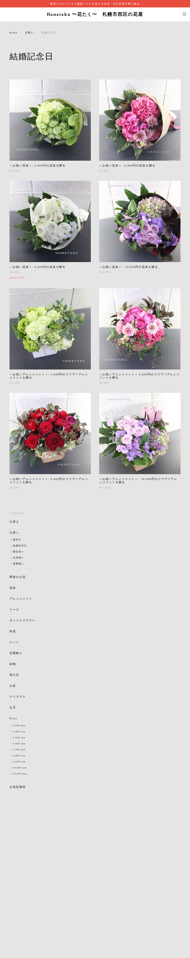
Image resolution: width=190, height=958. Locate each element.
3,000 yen (19, 725)
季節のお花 (18, 577)
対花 (13, 631)
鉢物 (13, 664)
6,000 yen (19, 743)
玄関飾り (16, 653)
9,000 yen (19, 761)
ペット (14, 642)
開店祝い (18, 551)
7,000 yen (19, 749)
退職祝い (18, 563)
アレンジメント (21, 599)
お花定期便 (18, 787)
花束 (13, 588)
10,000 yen (20, 767)
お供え (14, 521)
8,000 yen (19, 755)
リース (14, 609)
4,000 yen (19, 731)
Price (13, 718)
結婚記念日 (20, 545)
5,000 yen (19, 737)
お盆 (13, 686)
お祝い (29, 32)
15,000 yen (20, 773)
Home (14, 32)
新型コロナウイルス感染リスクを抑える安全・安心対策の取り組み (95, 3)
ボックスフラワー (22, 620)
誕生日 (17, 539)
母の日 (14, 675)
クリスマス (18, 696)
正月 (13, 707)
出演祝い (18, 557)
